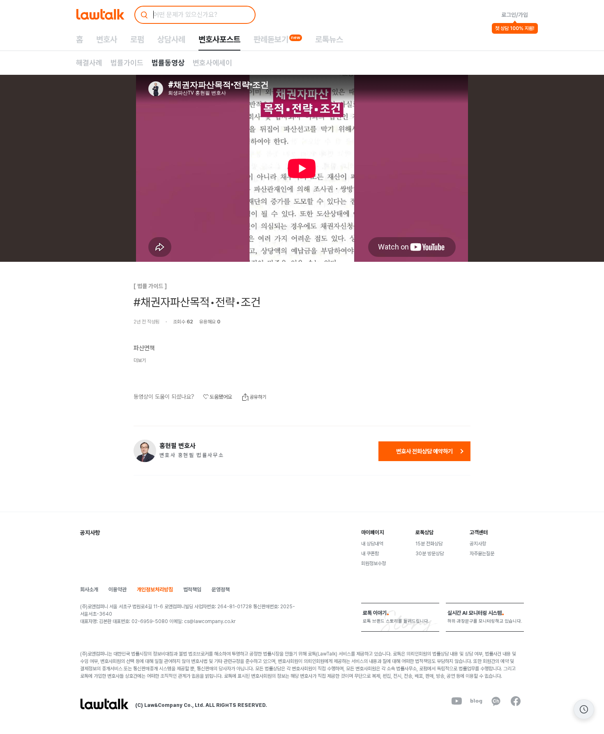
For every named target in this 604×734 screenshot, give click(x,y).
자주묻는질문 (482, 553)
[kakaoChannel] (496, 701)
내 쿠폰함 (370, 553)
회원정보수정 (373, 563)
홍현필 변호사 (177, 446)
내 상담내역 (372, 544)
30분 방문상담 (429, 553)
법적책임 (192, 589)
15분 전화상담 (429, 544)
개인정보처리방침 (155, 589)
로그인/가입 (514, 15)
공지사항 (478, 544)
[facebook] (515, 701)
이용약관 (117, 589)
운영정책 (221, 589)
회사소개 (89, 589)
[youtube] (456, 701)
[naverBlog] (476, 701)
